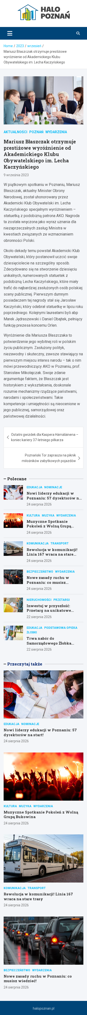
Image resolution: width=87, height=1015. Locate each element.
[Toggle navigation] (10, 33)
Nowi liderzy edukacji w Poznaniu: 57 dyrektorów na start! (54, 498)
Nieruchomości (39, 600)
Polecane (17, 478)
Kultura (33, 515)
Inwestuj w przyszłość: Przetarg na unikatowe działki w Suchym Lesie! (50, 610)
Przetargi (61, 600)
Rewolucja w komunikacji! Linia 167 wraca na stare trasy (52, 554)
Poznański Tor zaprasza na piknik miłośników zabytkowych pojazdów (49, 458)
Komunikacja (38, 543)
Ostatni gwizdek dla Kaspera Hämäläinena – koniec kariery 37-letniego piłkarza (44, 437)
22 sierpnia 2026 (39, 617)
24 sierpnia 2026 (39, 504)
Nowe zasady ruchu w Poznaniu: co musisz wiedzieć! (48, 582)
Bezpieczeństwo (40, 571)
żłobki (32, 632)
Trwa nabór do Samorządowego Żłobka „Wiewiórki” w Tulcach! (50, 643)
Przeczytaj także (24, 664)
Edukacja (34, 487)
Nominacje (53, 487)
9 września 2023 (16, 175)
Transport (60, 543)
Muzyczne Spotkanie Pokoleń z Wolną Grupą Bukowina (49, 526)
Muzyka (48, 515)
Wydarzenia (56, 132)
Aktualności (15, 132)
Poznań (36, 132)
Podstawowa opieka (60, 628)
